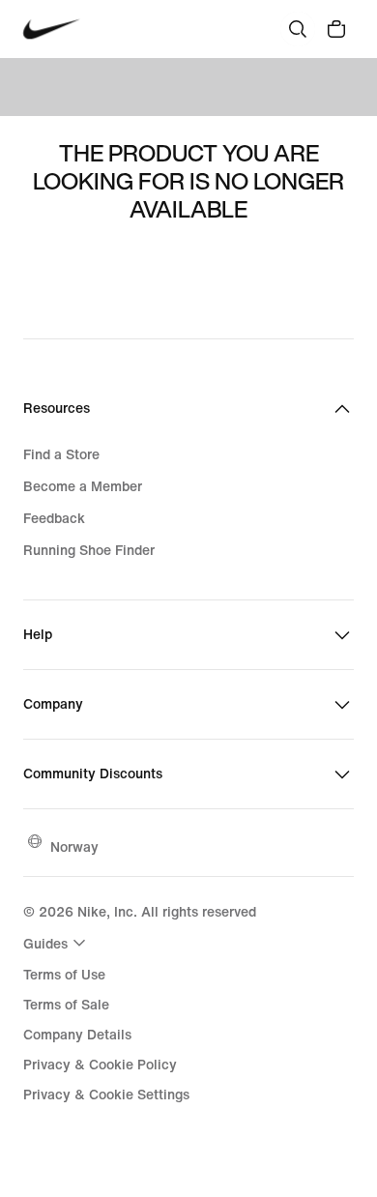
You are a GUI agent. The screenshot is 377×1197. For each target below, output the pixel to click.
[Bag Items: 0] (336, 29)
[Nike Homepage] (51, 29)
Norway (74, 846)
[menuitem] (57, 942)
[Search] (297, 29)
